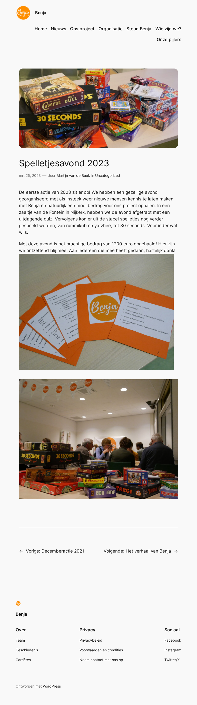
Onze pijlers (169, 39)
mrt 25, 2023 (30, 175)
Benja (40, 12)
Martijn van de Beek (73, 175)
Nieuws (58, 28)
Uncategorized (107, 175)
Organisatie (110, 28)
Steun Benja (138, 28)
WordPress (52, 686)
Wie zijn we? (168, 28)
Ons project (82, 28)
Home (41, 28)
